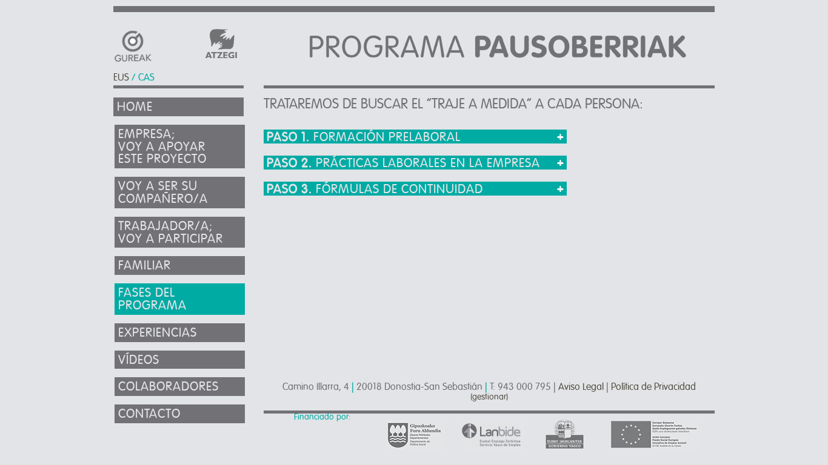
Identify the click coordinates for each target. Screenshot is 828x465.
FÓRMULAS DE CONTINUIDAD (375, 189)
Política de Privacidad (653, 387)
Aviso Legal (581, 387)
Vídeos (138, 360)
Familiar (144, 265)
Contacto (149, 413)
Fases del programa (152, 299)
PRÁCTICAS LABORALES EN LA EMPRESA (403, 163)
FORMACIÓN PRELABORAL (364, 137)
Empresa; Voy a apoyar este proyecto (162, 147)
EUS (121, 77)
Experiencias (157, 332)
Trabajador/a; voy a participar (170, 232)
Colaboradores (168, 386)
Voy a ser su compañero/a (163, 192)
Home (135, 107)
